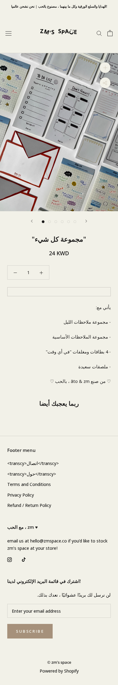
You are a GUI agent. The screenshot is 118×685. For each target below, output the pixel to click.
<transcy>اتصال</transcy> (33, 463)
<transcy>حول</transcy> (31, 474)
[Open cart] (110, 33)
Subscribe (30, 631)
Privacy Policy (20, 495)
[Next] (86, 221)
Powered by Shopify (59, 671)
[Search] (99, 33)
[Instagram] (9, 559)
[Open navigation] (8, 33)
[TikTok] (23, 559)
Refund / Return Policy (29, 505)
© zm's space (59, 662)
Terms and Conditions (29, 484)
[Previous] (32, 221)
